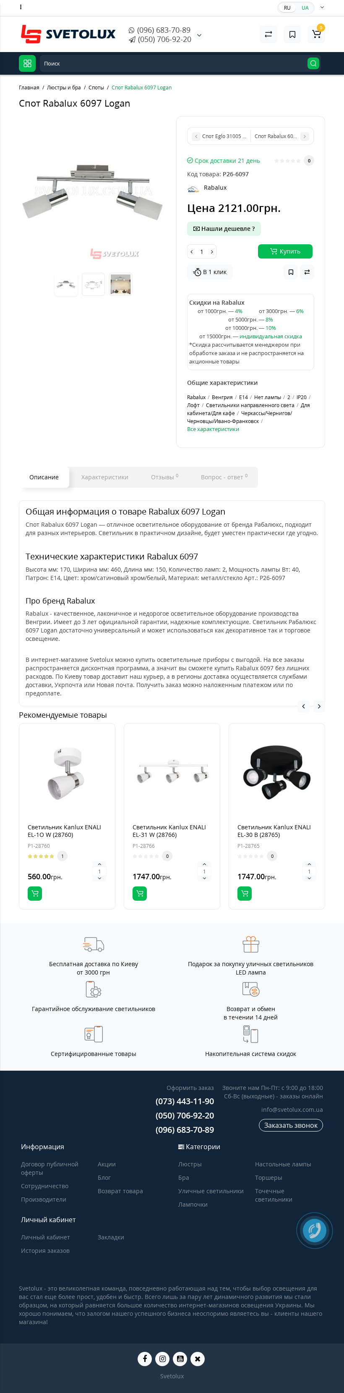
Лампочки (193, 1204)
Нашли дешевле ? (227, 229)
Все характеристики (213, 429)
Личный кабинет (45, 1237)
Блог (104, 1177)
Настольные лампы (283, 1164)
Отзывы (164, 477)
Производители (43, 1199)
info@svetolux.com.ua (292, 1109)
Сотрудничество (44, 1186)
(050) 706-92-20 (163, 39)
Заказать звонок (291, 1125)
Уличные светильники (211, 1191)
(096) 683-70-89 (162, 30)
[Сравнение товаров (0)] (268, 34)
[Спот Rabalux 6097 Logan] (93, 190)
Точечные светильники (273, 1195)
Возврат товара (120, 1191)
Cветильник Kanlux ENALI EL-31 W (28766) (169, 831)
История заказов (45, 1250)
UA (305, 7)
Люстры (190, 1164)
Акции (107, 1164)
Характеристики (104, 477)
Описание (44, 477)
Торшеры (268, 1177)
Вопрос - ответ (224, 477)
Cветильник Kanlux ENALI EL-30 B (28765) (274, 831)
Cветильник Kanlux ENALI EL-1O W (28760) (64, 831)
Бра (183, 1177)
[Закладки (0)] (292, 34)
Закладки (111, 1237)
